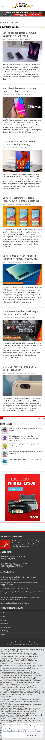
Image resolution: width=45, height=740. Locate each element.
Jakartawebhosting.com (30, 642)
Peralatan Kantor (5, 627)
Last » (27, 418)
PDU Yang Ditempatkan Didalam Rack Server (15, 603)
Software (3, 634)
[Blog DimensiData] (22, 5)
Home (2, 22)
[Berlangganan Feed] (44, 27)
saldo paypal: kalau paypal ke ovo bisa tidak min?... (25, 459)
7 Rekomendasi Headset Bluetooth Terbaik (14, 588)
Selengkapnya (37, 731)
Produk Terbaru (5, 613)
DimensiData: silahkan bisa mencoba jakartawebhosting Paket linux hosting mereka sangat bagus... (24, 438)
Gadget (28, 39)
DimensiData (8, 39)
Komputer (3, 620)
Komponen (32, 317)
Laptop (2, 616)
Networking (4, 631)
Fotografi (28, 373)
